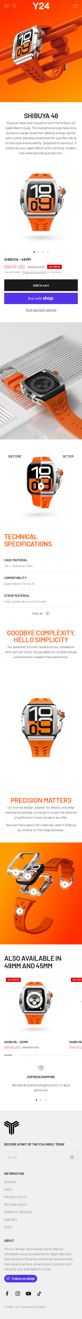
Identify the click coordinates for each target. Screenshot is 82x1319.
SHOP (8, 1227)
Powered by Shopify (33, 1307)
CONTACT (10, 1219)
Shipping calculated (34, 272)
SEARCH (10, 1182)
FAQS (8, 1189)
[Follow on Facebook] (7, 1293)
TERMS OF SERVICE (18, 1212)
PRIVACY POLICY (15, 1197)
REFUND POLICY (15, 1204)
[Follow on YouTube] (28, 1293)
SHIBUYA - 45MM (16, 1042)
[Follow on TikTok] (39, 1293)
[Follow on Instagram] (18, 1293)
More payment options (41, 310)
